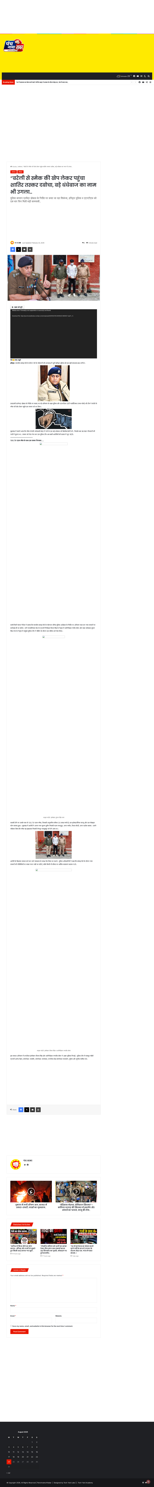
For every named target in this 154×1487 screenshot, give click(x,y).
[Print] (30, 249)
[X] (18, 249)
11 (13, 1452)
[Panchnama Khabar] (13, 46)
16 (37, 1452)
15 (32, 1452)
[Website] (24, 1164)
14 (27, 1452)
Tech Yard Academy (85, 1483)
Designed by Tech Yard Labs (64, 1483)
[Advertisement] (77, 17)
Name (13, 1306)
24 (9, 1462)
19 (18, 1457)
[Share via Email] (24, 249)
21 (27, 1457)
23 (37, 1457)
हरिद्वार (20, 172)
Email (13, 1316)
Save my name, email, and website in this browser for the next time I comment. (42, 1326)
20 (23, 1457)
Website (58, 1316)
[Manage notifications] (148, 1482)
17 (9, 1457)
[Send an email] (20, 243)
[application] (53, 333)
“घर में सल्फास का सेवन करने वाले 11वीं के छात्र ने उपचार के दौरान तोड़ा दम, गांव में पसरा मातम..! (43, 82)
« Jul (8, 1473)
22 (32, 1457)
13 (23, 1452)
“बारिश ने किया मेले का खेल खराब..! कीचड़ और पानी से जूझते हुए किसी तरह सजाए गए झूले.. (22, 1248)
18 (13, 1457)
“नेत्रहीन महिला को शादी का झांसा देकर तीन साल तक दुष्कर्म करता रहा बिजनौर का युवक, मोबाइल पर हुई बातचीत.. (53, 1249)
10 (9, 1452)
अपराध (20, 167)
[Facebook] (12, 249)
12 (18, 1452)
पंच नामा (17, 243)
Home (14, 167)
